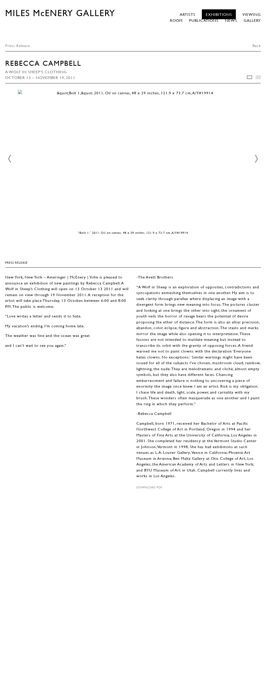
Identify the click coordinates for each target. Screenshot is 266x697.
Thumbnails (258, 77)
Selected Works (249, 77)
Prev (10, 159)
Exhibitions (219, 14)
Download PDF (149, 487)
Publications (203, 20)
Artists (187, 14)
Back (256, 45)
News (231, 20)
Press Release (17, 45)
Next (256, 159)
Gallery (252, 20)
